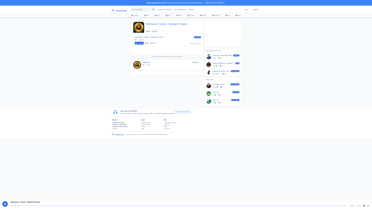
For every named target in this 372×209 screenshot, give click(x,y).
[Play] (5, 204)
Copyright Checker (170, 122)
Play (149, 31)
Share (153, 43)
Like (147, 43)
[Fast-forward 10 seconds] (15, 206)
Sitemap (167, 124)
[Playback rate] (364, 206)
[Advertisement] (167, 50)
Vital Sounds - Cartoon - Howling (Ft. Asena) (25, 202)
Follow (196, 62)
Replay (156, 31)
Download (140, 43)
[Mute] (368, 206)
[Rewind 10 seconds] (11, 206)
